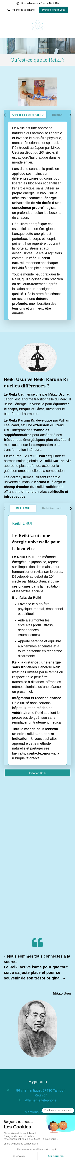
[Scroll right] (70, 115)
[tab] (28, 115)
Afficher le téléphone (23, 9)
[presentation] (28, 114)
